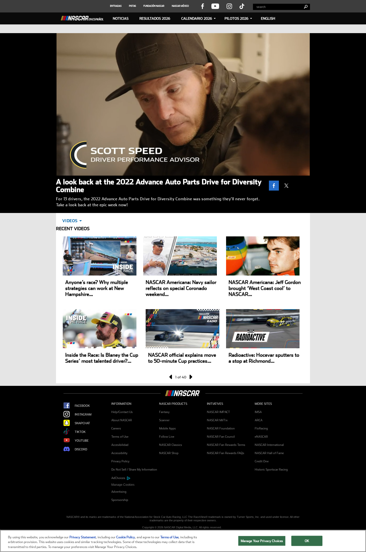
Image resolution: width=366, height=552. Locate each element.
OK (307, 541)
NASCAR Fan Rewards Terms (226, 445)
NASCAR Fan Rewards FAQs (225, 453)
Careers (116, 428)
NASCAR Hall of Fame (269, 453)
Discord (81, 449)
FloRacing (261, 428)
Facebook (82, 406)
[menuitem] (135, 485)
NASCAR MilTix (217, 420)
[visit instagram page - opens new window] (229, 6)
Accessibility (119, 453)
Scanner (164, 420)
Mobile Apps (167, 428)
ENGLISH (268, 18)
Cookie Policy (125, 537)
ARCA (258, 420)
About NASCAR (121, 420)
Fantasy (164, 412)
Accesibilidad (119, 445)
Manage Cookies (122, 484)
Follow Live (166, 436)
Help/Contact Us (122, 412)
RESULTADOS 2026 (154, 18)
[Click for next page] (190, 376)
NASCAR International (269, 445)
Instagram (83, 414)
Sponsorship (119, 500)
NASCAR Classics (170, 445)
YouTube (82, 440)
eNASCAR (261, 436)
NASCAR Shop (169, 453)
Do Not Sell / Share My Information (134, 469)
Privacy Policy (120, 461)
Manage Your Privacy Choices (262, 541)
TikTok (80, 432)
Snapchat (82, 423)
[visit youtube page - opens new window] (215, 6)
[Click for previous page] (171, 376)
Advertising (118, 491)
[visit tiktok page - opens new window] (242, 6)
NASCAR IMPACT (218, 412)
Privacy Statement (82, 537)
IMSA (258, 412)
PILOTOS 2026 (236, 18)
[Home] (84, 17)
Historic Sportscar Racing (271, 469)
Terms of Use (119, 436)
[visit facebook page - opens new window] (202, 6)
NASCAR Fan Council (221, 436)
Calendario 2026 (196, 18)
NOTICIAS (120, 18)
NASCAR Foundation (221, 428)
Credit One (262, 461)
